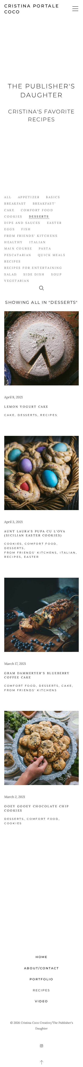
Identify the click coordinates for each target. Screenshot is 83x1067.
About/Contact (41, 968)
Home (42, 957)
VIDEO (41, 1001)
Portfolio (41, 979)
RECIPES (41, 990)
